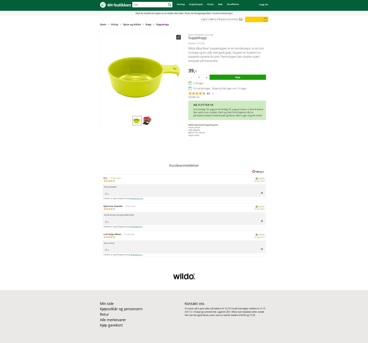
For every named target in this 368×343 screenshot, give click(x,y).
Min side (107, 303)
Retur (104, 314)
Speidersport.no (137, 198)
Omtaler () (193, 97)
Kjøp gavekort (111, 325)
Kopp (148, 24)
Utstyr (210, 4)
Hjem (103, 24)
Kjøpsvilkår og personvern (121, 308)
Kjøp (237, 77)
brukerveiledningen (223, 13)
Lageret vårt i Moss (227, 311)
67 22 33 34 (228, 308)
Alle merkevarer (113, 319)
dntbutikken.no (136, 227)
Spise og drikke (132, 24)
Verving (181, 4)
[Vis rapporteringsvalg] (262, 193)
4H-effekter (233, 4)
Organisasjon (196, 4)
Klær (220, 4)
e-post (201, 308)
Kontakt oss (194, 303)
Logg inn (263, 4)
